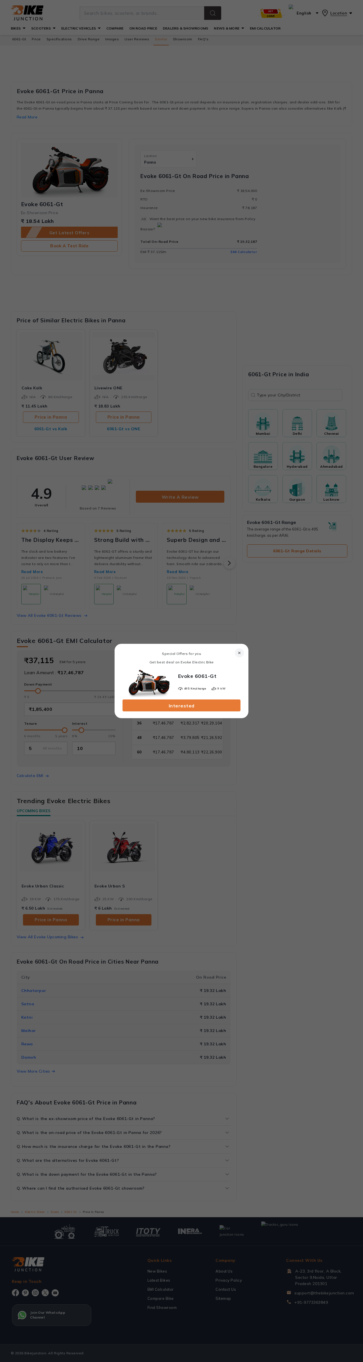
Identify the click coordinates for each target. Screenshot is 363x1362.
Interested (182, 706)
